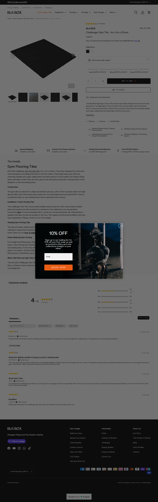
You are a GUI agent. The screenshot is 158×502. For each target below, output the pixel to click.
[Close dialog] (121, 226)
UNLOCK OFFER (58, 267)
